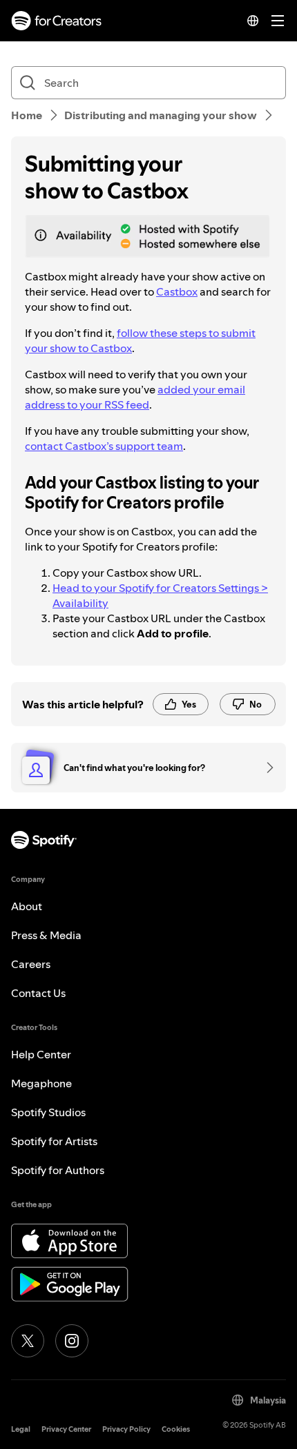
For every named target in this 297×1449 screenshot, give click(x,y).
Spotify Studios (48, 1112)
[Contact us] (265, 767)
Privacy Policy (126, 1429)
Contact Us (38, 992)
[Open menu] (277, 20)
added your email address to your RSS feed (135, 397)
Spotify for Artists (54, 1141)
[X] (27, 1340)
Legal (20, 1429)
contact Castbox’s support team (104, 445)
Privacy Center (66, 1429)
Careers (30, 964)
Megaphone (41, 1083)
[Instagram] (71, 1340)
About (26, 906)
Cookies (176, 1429)
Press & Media (46, 935)
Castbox (177, 291)
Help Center (41, 1054)
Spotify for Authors (57, 1170)
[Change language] (252, 21)
